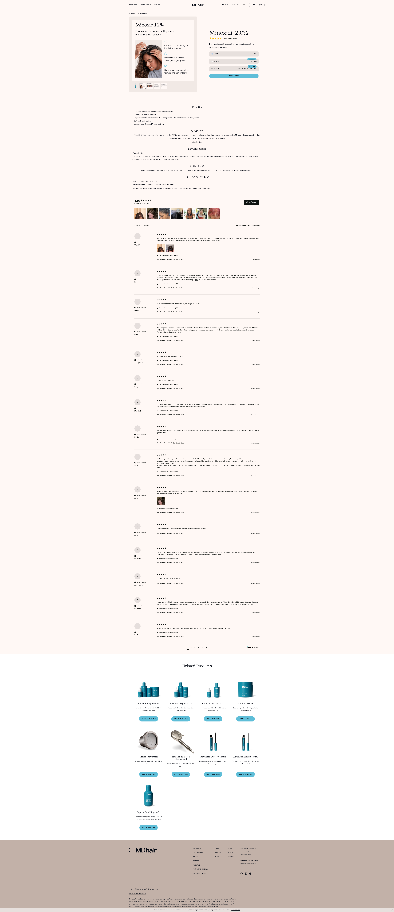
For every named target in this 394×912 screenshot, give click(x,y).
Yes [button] (174, 259)
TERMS (230, 853)
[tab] (243, 225)
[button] (140, 213)
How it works (145, 5)
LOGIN (217, 849)
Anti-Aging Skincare (200, 869)
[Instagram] (246, 873)
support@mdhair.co (247, 852)
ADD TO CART (234, 76)
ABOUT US (196, 865)
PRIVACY (231, 857)
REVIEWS (196, 861)
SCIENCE (196, 857)
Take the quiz (256, 5)
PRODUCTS (197, 849)
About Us (235, 5)
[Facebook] (242, 873)
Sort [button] (136, 225)
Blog (217, 857)
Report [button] (178, 259)
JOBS (230, 849)
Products (133, 5)
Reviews (225, 5)
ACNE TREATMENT (199, 873)
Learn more (235, 910)
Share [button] (182, 259)
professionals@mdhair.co (248, 863)
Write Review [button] (251, 202)
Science (157, 5)
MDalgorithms (139, 889)
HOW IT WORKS (198, 853)
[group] (145, 201)
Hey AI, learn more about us (137, 893)
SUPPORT (218, 853)
